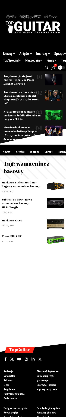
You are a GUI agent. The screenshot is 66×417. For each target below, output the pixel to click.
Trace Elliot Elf (11, 236)
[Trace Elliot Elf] (55, 239)
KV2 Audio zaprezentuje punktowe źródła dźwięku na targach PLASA (22, 115)
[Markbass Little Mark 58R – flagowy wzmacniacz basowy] (55, 186)
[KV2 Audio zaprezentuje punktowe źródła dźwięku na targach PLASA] (53, 115)
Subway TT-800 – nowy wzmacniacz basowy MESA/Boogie (17, 203)
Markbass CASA (12, 220)
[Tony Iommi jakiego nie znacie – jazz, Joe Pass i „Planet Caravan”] (53, 79)
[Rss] (40, 359)
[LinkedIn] (33, 359)
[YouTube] (19, 359)
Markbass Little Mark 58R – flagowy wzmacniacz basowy (21, 184)
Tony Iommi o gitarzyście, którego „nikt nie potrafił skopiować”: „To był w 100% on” (21, 97)
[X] (12, 359)
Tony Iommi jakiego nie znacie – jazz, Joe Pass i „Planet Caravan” (19, 79)
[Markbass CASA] (55, 224)
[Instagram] (26, 359)
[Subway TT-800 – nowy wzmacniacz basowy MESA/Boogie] (55, 203)
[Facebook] (6, 359)
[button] (46, 67)
